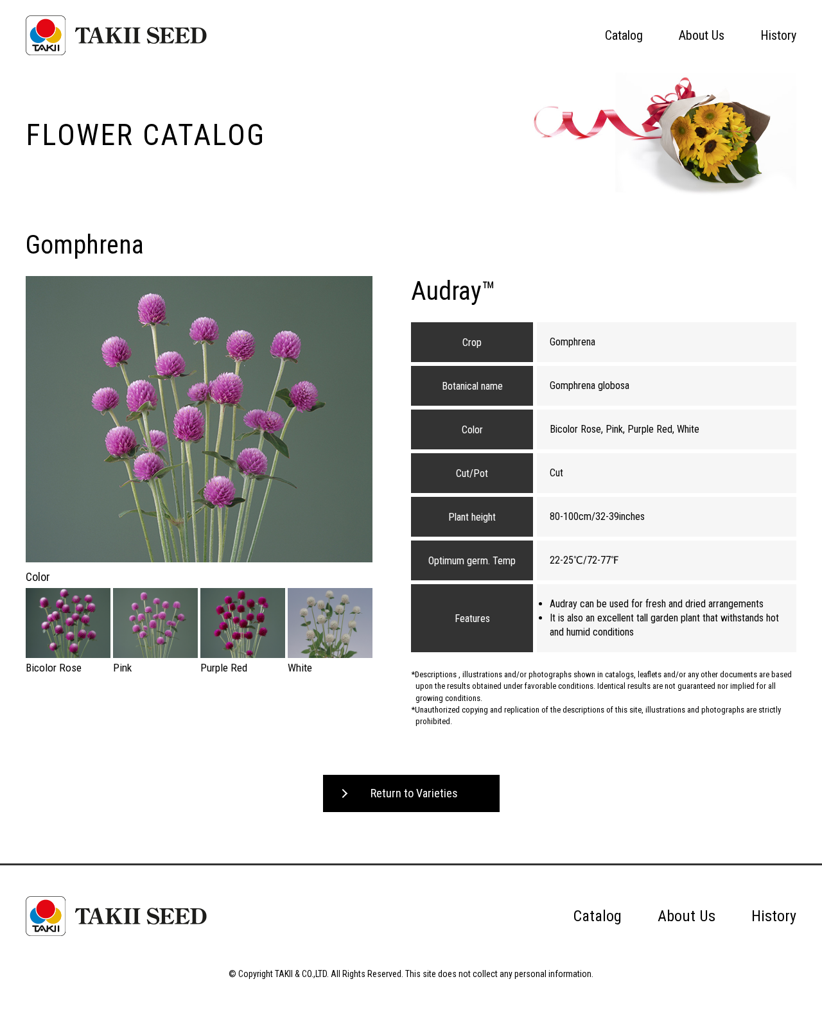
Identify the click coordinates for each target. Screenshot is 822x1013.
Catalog (624, 35)
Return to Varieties (414, 793)
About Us (701, 35)
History (778, 35)
